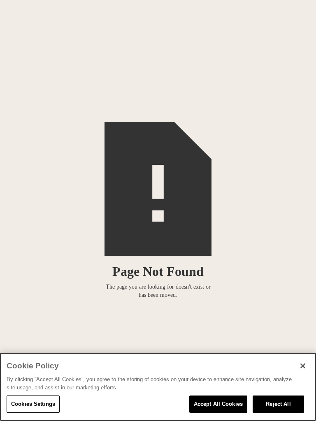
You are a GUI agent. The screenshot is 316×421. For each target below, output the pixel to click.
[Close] (303, 366)
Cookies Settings (33, 404)
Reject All (278, 404)
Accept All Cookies (218, 404)
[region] (158, 387)
